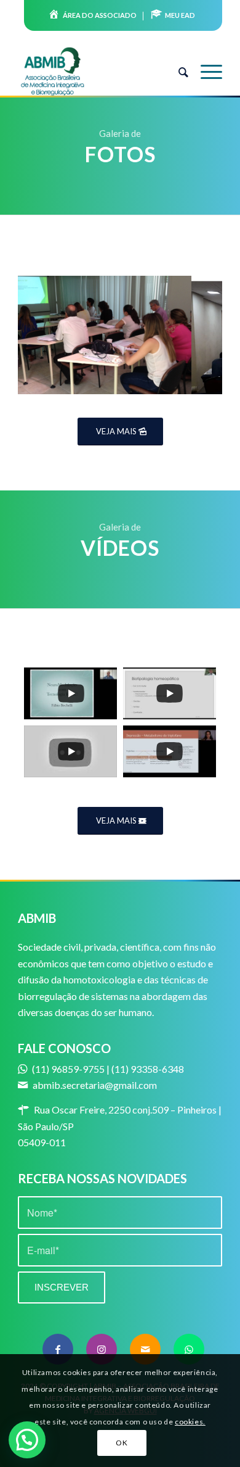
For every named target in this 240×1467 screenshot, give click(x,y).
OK (121, 1442)
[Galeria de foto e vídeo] (177, 388)
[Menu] (205, 71)
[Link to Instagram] (101, 1349)
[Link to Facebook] (57, 1349)
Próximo (194, 331)
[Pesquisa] (177, 71)
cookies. (190, 1421)
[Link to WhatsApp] (189, 1349)
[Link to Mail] (145, 1349)
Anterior (45, 331)
